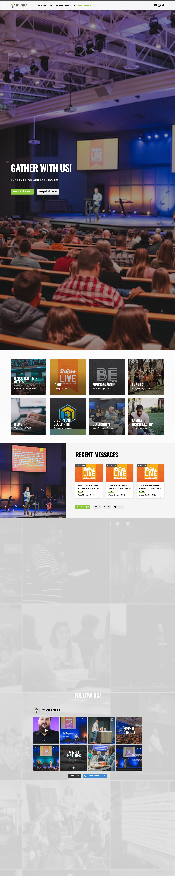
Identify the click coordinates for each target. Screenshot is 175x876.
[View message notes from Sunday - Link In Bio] (73, 730)
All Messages (83, 507)
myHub (87, 5)
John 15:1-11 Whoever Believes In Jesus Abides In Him (150, 488)
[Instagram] (159, 5)
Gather (59, 5)
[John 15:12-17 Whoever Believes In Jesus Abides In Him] (119, 473)
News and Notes (22, 191)
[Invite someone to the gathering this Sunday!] (46, 758)
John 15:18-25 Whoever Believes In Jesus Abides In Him (89, 488)
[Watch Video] (91, 494)
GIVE (80, 5)
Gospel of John (48, 191)
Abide (51, 5)
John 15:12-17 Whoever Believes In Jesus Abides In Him (119, 488)
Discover (41, 5)
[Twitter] (162, 5)
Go (74, 5)
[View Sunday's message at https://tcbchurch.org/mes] (129, 758)
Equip (68, 5)
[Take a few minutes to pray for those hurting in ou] (73, 758)
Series (97, 507)
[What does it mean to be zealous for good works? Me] (46, 730)
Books (107, 507)
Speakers (118, 507)
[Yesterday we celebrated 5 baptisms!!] (101, 730)
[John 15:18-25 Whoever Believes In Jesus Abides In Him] (89, 473)
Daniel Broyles (83, 495)
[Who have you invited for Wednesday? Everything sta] (101, 758)
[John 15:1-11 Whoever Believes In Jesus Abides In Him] (150, 473)
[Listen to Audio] (93, 495)
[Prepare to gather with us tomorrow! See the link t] (129, 730)
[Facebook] (155, 5)
